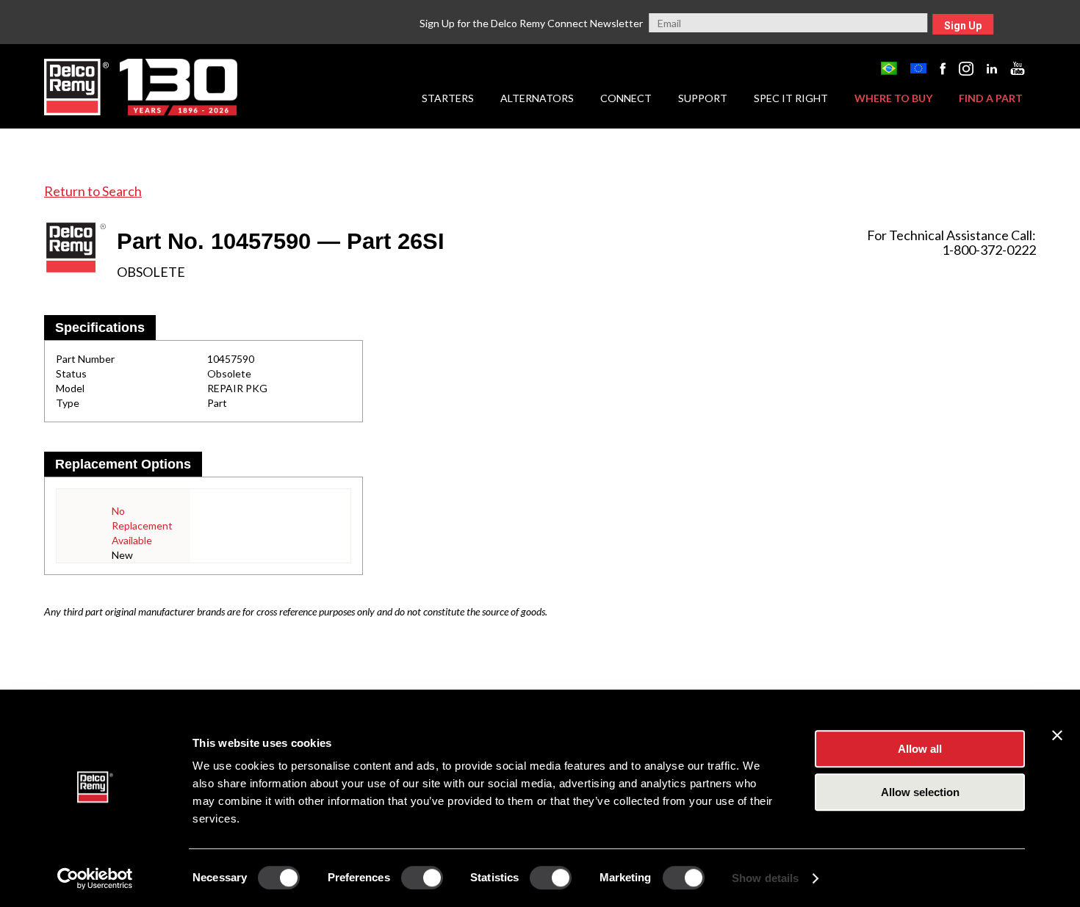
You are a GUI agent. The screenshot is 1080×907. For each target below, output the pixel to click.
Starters (448, 98)
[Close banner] (1057, 735)
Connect (626, 98)
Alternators (537, 98)
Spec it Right (791, 98)
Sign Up (963, 26)
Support (702, 98)
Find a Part (991, 98)
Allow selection (920, 792)
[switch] (422, 877)
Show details (765, 878)
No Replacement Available (142, 525)
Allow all (920, 748)
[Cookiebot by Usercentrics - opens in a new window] (95, 878)
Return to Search (93, 191)
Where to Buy (893, 98)
